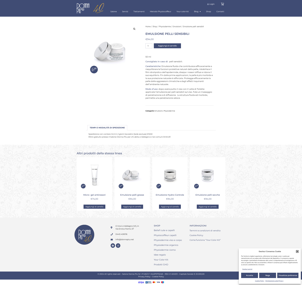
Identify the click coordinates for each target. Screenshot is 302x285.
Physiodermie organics (166, 245)
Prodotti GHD (161, 264)
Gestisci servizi (247, 269)
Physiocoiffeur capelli (165, 235)
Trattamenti (139, 11)
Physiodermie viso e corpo (168, 240)
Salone (113, 11)
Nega (267, 275)
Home (148, 26)
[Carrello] (222, 4)
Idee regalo (160, 254)
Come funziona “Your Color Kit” (205, 240)
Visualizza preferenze (288, 275)
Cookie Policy (259, 281)
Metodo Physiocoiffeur (160, 11)
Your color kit (182, 11)
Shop (208, 11)
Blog (196, 11)
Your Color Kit (161, 259)
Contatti (220, 11)
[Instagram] (118, 245)
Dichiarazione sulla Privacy (274, 281)
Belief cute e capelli (164, 230)
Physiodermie (165, 26)
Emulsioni (177, 26)
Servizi (125, 11)
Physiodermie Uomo (165, 250)
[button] (297, 251)
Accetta (249, 275)
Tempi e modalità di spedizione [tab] (107, 128)
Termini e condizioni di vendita (205, 230)
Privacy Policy (144, 276)
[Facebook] (113, 245)
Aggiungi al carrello (167, 46)
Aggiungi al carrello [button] (94, 207)
